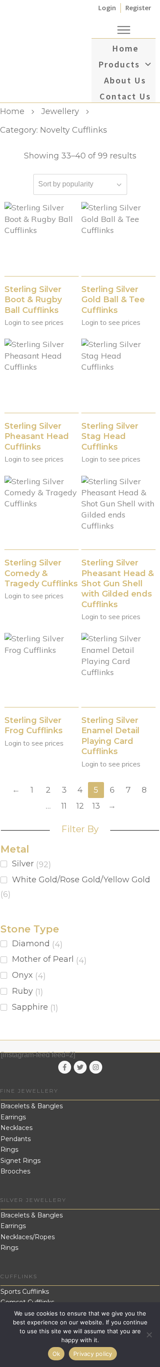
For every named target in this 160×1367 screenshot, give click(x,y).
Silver (23, 864)
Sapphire (30, 1007)
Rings (9, 1150)
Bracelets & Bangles (31, 1106)
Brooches (15, 1171)
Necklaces (16, 1128)
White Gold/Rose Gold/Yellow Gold (81, 880)
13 (96, 806)
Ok (56, 1353)
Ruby (22, 991)
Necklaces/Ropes (27, 1237)
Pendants (15, 1139)
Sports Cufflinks (24, 1292)
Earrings (13, 1117)
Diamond (31, 943)
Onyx (22, 975)
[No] (148, 1334)
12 (80, 806)
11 (64, 806)
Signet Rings (20, 1161)
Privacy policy (92, 1353)
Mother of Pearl (43, 959)
